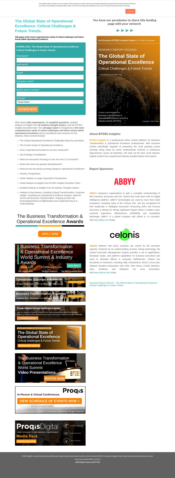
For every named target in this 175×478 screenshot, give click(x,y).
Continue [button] (130, 11)
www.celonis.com (102, 272)
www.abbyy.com (101, 220)
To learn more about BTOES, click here (87, 459)
